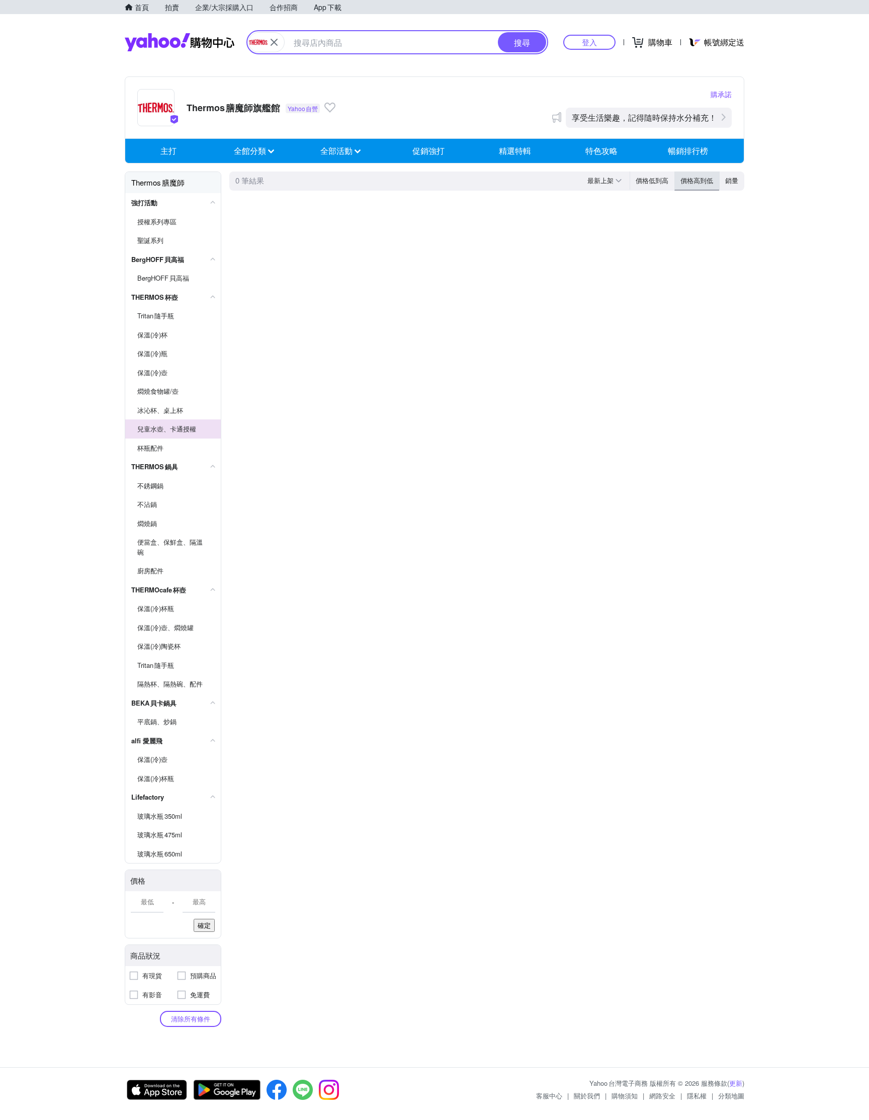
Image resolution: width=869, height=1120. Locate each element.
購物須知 (625, 1095)
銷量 (731, 180)
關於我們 (587, 1095)
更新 (735, 1083)
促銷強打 (428, 150)
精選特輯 (515, 150)
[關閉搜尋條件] (274, 42)
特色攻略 (601, 150)
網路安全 (662, 1095)
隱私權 (697, 1095)
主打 (168, 150)
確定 (204, 925)
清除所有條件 (190, 1018)
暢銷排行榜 (688, 150)
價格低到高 (652, 180)
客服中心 (549, 1095)
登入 (589, 42)
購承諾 (721, 94)
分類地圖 (731, 1095)
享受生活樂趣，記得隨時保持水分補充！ (644, 117)
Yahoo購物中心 (179, 42)
